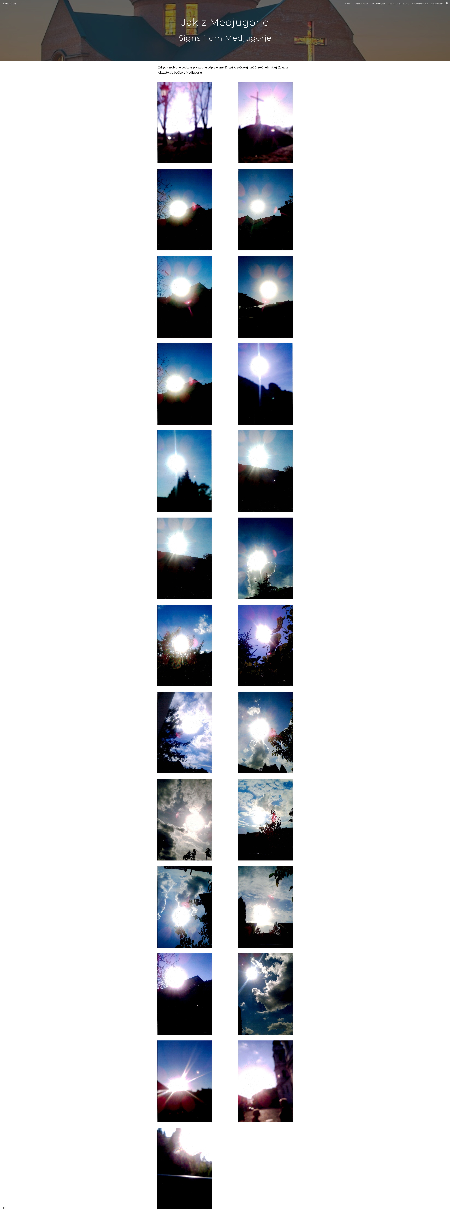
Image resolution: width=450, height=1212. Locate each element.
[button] (447, 3)
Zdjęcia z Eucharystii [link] (420, 3)
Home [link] (347, 3)
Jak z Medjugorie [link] (378, 3)
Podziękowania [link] (437, 3)
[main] (225, 30)
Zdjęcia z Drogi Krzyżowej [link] (398, 3)
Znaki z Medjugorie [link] (360, 3)
